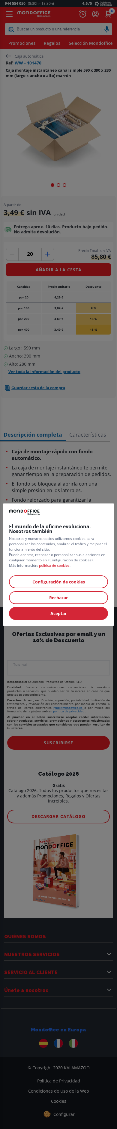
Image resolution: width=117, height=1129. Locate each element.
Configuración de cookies (58, 582)
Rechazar (58, 597)
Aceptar (58, 613)
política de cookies (54, 565)
